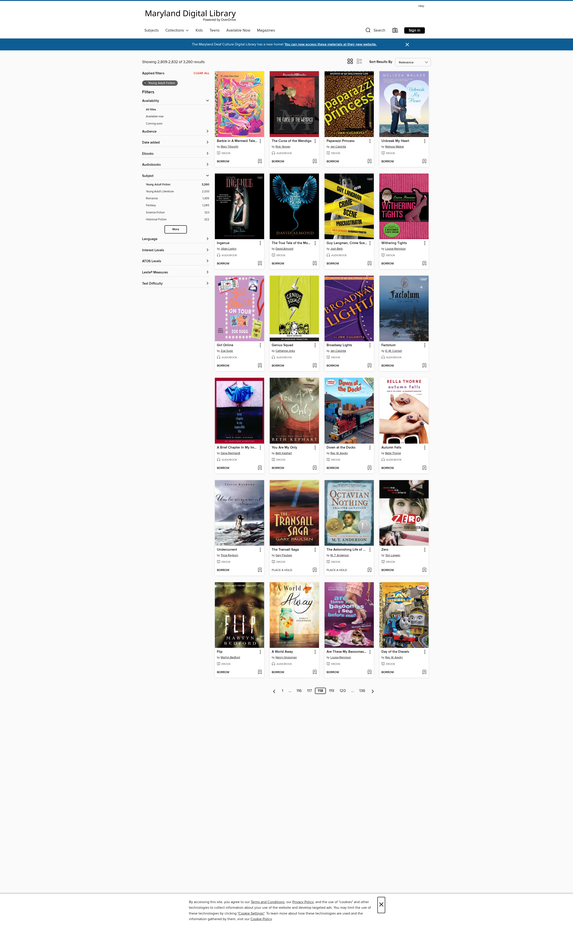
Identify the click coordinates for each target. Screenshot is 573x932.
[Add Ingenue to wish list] (260, 264)
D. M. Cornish (393, 351)
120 (343, 690)
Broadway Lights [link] (339, 345)
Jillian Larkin (228, 249)
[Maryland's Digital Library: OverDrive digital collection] (190, 14)
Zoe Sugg (227, 351)
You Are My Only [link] (284, 448)
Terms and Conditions (267, 902)
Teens (215, 30)
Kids (199, 30)
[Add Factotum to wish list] (424, 366)
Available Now (238, 30)
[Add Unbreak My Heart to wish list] (424, 162)
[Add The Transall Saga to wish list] (314, 570)
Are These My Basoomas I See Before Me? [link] (347, 652)
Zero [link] (384, 550)
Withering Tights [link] (394, 243)
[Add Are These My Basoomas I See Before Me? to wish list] (369, 672)
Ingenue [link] (223, 243)
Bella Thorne (393, 453)
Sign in (414, 30)
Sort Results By (380, 62)
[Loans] (395, 31)
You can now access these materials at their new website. (330, 44)
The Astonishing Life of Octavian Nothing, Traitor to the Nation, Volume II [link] (347, 550)
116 (299, 690)
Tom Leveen (392, 555)
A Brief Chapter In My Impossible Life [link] (237, 448)
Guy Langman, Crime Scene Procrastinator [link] (347, 243)
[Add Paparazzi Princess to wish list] (369, 162)
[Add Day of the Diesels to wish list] (424, 672)
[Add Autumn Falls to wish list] (424, 468)
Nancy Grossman (286, 657)
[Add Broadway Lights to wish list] (369, 366)
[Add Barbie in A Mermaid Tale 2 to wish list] (260, 162)
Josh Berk (336, 249)
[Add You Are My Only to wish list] (314, 468)
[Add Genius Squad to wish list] (314, 366)
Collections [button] (175, 30)
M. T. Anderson (339, 555)
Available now (155, 116)
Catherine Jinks (285, 351)
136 (362, 690)
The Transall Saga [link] (285, 550)
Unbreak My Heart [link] (395, 141)
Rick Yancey (283, 146)
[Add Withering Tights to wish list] (424, 264)
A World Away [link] (282, 652)
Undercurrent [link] (227, 550)
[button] (375, 31)
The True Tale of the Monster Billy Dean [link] (292, 243)
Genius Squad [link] (282, 345)
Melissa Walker (394, 146)
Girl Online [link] (225, 345)
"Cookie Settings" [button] (250, 913)
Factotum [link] (388, 345)
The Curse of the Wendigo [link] (292, 141)
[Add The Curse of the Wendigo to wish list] (314, 162)
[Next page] (372, 691)
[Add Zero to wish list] (424, 570)
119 (331, 690)
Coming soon (154, 123)
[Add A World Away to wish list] (314, 672)
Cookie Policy (261, 919)
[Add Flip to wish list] (260, 672)
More (175, 229)
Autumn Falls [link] (391, 448)
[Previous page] (274, 691)
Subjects (151, 30)
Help (421, 6)
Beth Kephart (284, 453)
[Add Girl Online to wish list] (260, 366)
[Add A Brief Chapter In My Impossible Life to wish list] (260, 468)
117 (309, 690)
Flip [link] (219, 652)
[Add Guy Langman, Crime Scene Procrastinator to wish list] (369, 264)
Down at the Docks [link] (341, 448)
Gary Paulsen (284, 555)
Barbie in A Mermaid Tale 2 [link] (237, 141)
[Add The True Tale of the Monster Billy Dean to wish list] (314, 264)
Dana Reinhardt (230, 453)
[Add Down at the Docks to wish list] (369, 468)
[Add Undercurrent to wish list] (260, 570)
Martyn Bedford (230, 657)
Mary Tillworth (229, 146)
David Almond (284, 249)
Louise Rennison (395, 249)
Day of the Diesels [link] (395, 652)
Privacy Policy (303, 902)
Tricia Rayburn (229, 555)
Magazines (266, 30)
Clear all (201, 73)
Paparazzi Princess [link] (341, 141)
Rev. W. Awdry (339, 453)
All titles (151, 110)
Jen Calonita (338, 146)
